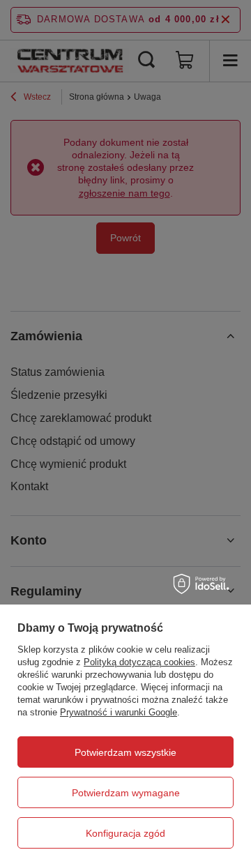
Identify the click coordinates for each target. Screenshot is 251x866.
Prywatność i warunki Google (118, 712)
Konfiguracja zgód (125, 833)
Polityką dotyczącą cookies (139, 662)
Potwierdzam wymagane (126, 792)
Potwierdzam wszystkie (125, 752)
